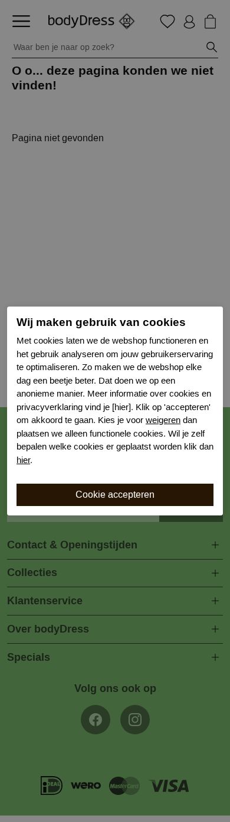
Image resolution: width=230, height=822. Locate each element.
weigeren (163, 420)
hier (23, 460)
